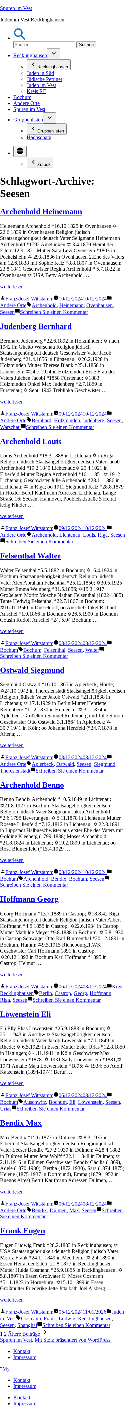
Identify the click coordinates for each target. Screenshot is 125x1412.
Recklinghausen (30, 55)
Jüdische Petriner (44, 79)
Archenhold (44, 305)
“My (5, 1369)
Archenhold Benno (32, 785)
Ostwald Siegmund (32, 670)
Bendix (58, 879)
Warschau (10, 427)
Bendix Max (21, 1123)
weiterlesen (12, 286)
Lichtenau (69, 535)
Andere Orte (26, 103)
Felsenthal (54, 650)
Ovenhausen (99, 305)
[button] (20, 38)
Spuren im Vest (16, 8)
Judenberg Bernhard (36, 326)
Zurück (44, 164)
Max (74, 1210)
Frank (50, 1318)
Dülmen (58, 1210)
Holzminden (67, 420)
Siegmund (104, 764)
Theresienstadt (15, 771)
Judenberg (93, 420)
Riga (103, 535)
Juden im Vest (41, 85)
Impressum (24, 1357)
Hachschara (39, 137)
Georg (80, 993)
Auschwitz (34, 1102)
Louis (89, 535)
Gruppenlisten (28, 119)
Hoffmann (100, 993)
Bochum (22, 97)
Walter (92, 650)
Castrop (63, 993)
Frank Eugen (22, 1230)
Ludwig (67, 1318)
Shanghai (27, 1325)
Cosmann (31, 1318)
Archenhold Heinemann (41, 211)
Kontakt (21, 1351)
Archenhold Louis (30, 441)
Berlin (45, 993)
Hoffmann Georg (29, 899)
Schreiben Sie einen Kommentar (54, 312)
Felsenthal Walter (30, 555)
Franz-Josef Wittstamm (29, 298)
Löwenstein (90, 1102)
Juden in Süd (40, 73)
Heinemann (71, 305)
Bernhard (41, 420)
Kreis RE (36, 91)
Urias (5, 1109)
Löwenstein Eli (25, 1014)
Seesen (7, 312)
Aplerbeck (43, 764)
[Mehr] (20, 151)
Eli (72, 1102)
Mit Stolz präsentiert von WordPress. (73, 1340)
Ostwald (65, 764)
